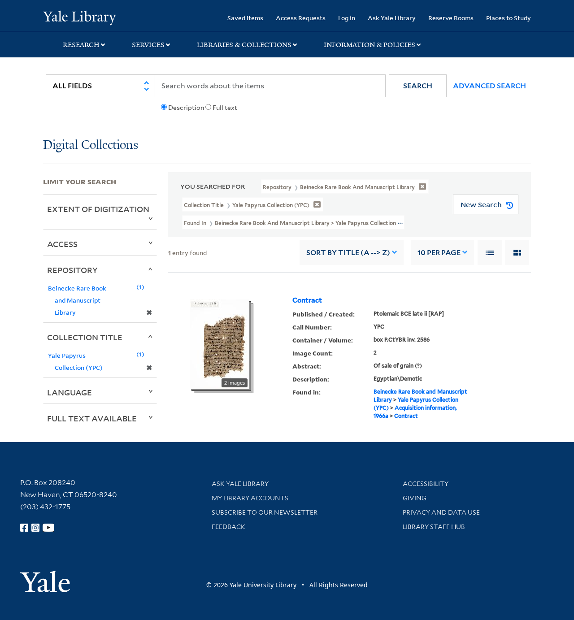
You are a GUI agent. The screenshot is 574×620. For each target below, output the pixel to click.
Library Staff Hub (434, 526)
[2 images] (219, 343)
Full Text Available (92, 418)
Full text (225, 107)
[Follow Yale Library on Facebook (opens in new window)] (24, 528)
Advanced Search (489, 86)
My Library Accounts (250, 498)
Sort (348, 252)
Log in (346, 17)
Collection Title (84, 337)
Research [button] (81, 44)
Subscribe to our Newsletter (264, 512)
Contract (307, 300)
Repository (72, 269)
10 (439, 252)
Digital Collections (90, 145)
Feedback (228, 526)
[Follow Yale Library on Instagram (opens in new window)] (35, 528)
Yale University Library (79, 17)
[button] (418, 85)
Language (69, 392)
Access (62, 243)
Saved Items (245, 17)
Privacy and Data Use (441, 512)
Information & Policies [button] (369, 44)
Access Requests (301, 17)
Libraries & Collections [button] (244, 44)
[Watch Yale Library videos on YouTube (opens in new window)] (48, 528)
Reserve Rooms (451, 17)
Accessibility (425, 483)
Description (186, 107)
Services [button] (148, 44)
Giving (414, 498)
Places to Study (508, 17)
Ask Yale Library (392, 17)
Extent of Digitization (98, 209)
